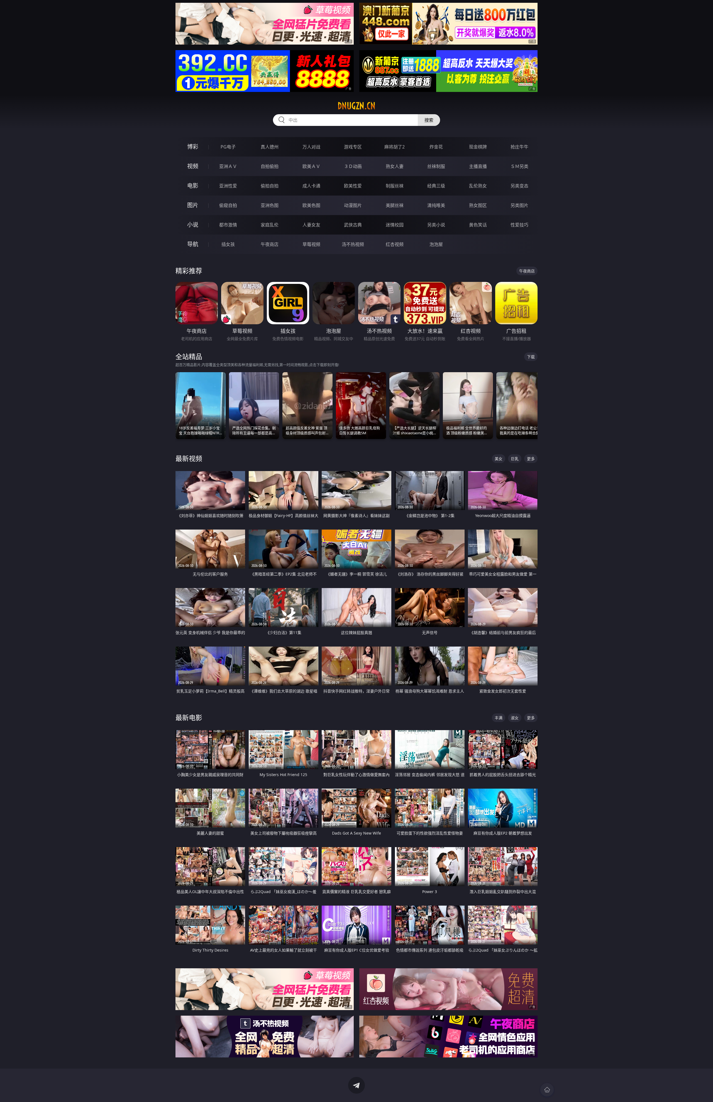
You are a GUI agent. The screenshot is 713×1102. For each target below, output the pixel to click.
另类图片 (519, 205)
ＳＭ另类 (519, 166)
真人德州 (270, 147)
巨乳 (515, 458)
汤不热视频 (353, 244)
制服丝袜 (395, 186)
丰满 (498, 717)
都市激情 (228, 225)
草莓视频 (311, 244)
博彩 (192, 146)
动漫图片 (353, 205)
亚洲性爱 (228, 186)
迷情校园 (395, 225)
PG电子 (228, 147)
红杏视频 (395, 244)
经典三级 (436, 186)
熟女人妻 (395, 166)
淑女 (515, 717)
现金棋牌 (478, 147)
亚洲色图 (270, 205)
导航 (192, 244)
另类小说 (436, 225)
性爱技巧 (519, 225)
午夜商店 (270, 244)
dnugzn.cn (356, 105)
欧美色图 (311, 205)
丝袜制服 (436, 166)
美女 (498, 458)
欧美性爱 (353, 186)
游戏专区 (353, 147)
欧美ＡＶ (311, 166)
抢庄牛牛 (519, 147)
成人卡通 (311, 186)
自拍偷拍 (270, 166)
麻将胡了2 (394, 147)
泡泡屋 (436, 244)
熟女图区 (478, 205)
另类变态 (519, 186)
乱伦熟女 (478, 186)
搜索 (428, 120)
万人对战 (311, 147)
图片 (192, 205)
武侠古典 (353, 225)
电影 (192, 185)
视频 (192, 166)
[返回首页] (547, 1089)
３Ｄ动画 (353, 166)
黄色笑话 (478, 225)
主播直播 (478, 166)
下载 (531, 356)
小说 (192, 224)
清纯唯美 (436, 205)
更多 (531, 458)
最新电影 (188, 717)
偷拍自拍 (270, 186)
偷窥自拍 (228, 205)
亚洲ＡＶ (228, 166)
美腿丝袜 (395, 205)
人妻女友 (311, 225)
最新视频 (188, 458)
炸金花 (436, 147)
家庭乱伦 (270, 225)
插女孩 (228, 244)
